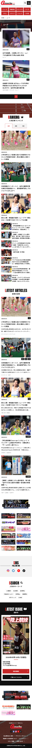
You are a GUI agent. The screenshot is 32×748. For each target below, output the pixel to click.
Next (28, 505)
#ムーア (4, 57)
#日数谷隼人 (8, 452)
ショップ (19, 13)
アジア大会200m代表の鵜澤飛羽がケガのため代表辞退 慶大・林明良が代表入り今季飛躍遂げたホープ (21, 262)
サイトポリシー (23, 738)
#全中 (9, 375)
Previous (3, 505)
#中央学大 (3, 452)
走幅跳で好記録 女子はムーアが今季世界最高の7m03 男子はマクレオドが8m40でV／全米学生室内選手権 (16, 86)
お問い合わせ (20, 741)
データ (27, 9)
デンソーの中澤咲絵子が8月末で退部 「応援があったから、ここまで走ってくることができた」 (21, 245)
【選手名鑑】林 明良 (18, 252)
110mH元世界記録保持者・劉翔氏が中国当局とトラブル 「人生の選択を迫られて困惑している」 (21, 271)
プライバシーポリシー (20, 736)
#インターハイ (4, 375)
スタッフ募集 (11, 741)
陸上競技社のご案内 (8, 736)
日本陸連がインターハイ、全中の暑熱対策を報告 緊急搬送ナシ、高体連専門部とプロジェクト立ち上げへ (15, 189)
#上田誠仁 (7, 492)
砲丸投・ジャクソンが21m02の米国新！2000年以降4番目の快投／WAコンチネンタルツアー (21, 279)
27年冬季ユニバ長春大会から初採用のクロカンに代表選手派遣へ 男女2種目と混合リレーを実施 (15, 157)
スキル (5, 13)
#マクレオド (11, 90)
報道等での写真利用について (10, 738)
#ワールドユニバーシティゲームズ (8, 334)
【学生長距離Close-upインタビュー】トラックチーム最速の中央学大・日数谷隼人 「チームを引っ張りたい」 (21, 227)
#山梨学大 (11, 492)
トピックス (20, 9)
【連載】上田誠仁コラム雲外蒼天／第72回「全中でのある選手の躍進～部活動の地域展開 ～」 (21, 236)
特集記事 (12, 9)
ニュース (5, 9)
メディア (12, 13)
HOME (2, 18)
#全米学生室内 (6, 90)
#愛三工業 (3, 412)
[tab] (8, 126)
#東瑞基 (8, 412)
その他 (27, 13)
